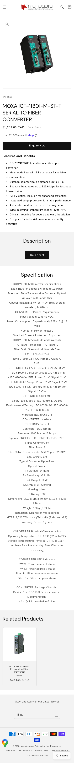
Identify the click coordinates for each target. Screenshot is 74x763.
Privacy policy (42, 750)
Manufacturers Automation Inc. (35, 746)
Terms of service (60, 750)
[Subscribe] (56, 716)
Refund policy (25, 750)
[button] (4, 7)
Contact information (38, 756)
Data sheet (37, 254)
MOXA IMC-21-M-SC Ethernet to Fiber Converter (19, 669)
